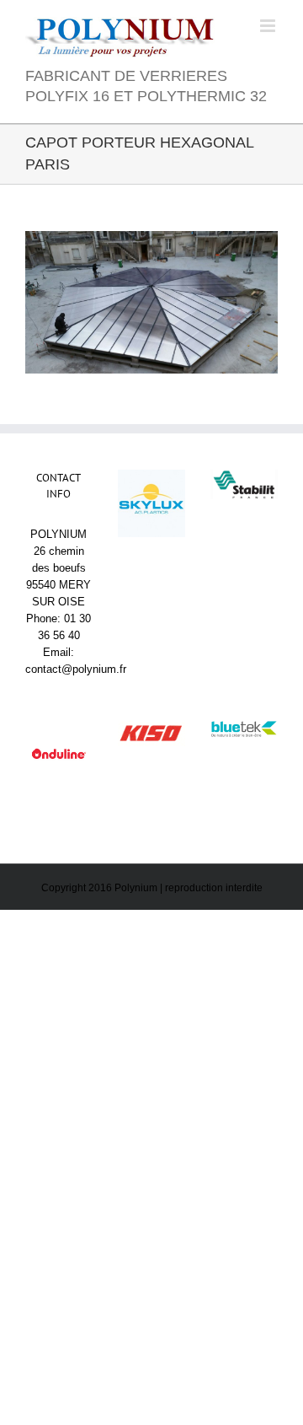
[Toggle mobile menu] (269, 26)
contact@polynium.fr (75, 669)
